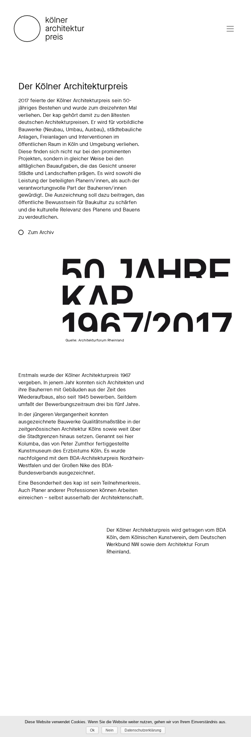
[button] (37, 233)
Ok (92, 730)
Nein (110, 730)
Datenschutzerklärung (143, 730)
